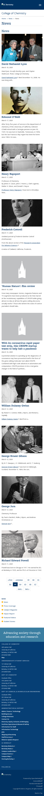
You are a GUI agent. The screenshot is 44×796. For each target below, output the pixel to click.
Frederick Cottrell (12, 229)
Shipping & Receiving (9, 734)
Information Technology (10, 729)
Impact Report (9, 614)
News (10, 19)
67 (36, 584)
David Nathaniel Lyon (14, 64)
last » (28, 589)
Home (4, 19)
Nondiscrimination (35, 784)
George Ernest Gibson (14, 456)
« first (11, 580)
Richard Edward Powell (15, 560)
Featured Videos (10, 617)
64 (21, 584)
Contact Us (5, 719)
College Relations (8, 716)
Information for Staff (9, 727)
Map (3, 657)
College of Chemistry (14, 13)
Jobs (3, 732)
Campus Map (7, 756)
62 (11, 584)
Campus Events (7, 754)
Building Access (7, 714)
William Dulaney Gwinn (15, 405)
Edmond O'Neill (11, 117)
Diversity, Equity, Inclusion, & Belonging (15, 722)
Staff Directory (7, 737)
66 (31, 584)
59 (29, 580)
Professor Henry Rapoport (12, 190)
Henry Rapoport (11, 173)
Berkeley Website (8, 746)
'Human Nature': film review (18, 286)
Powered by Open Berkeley (32, 778)
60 (34, 580)
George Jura (8, 506)
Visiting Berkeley (8, 759)
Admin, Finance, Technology (11, 711)
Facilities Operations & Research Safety (15, 724)
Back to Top (38, 793)
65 (26, 584)
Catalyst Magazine (10, 610)
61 (39, 580)
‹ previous (19, 580)
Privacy (39, 786)
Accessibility (37, 781)
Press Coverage (10, 606)
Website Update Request (10, 740)
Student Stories (9, 621)
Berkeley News (7, 749)
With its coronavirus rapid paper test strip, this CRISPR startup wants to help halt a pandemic (21, 345)
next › (21, 589)
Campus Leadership (9, 751)
